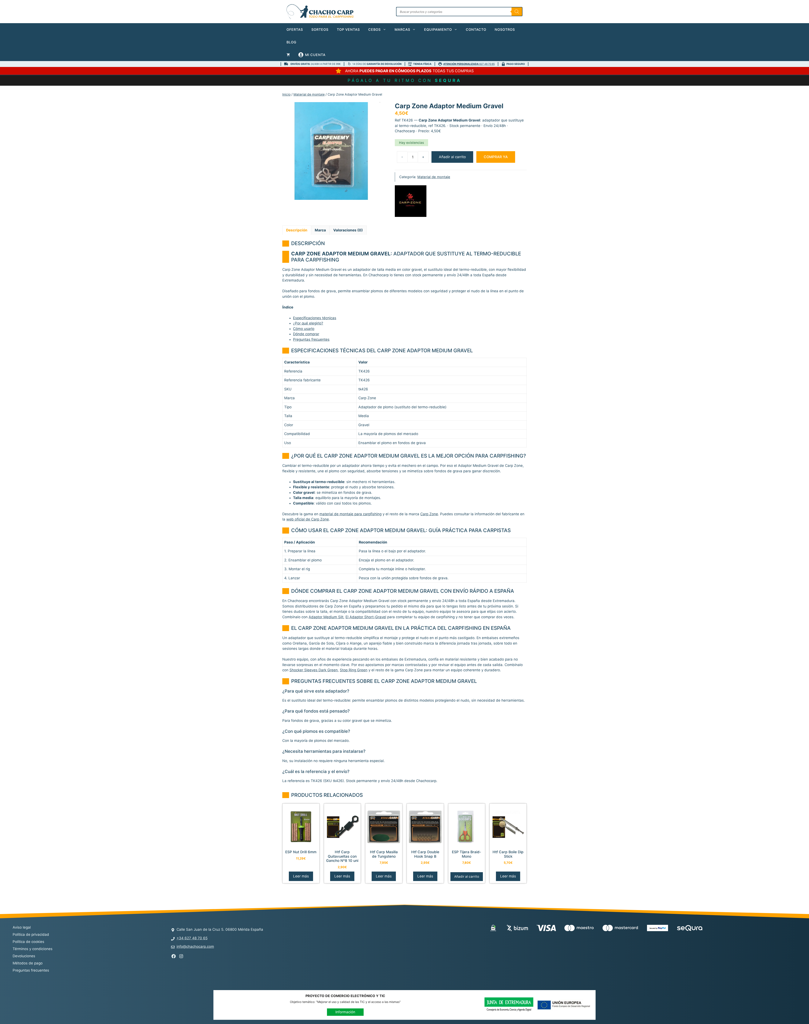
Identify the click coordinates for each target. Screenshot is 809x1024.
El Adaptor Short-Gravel (366, 617)
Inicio (286, 94)
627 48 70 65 (469, 63)
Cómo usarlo (303, 329)
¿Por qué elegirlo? (308, 323)
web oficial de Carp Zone (307, 519)
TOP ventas (348, 29)
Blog (291, 42)
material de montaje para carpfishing (350, 514)
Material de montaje (309, 94)
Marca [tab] (320, 230)
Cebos (374, 29)
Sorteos (319, 29)
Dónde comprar (306, 334)
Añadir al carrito (452, 157)
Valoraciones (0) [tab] (348, 230)
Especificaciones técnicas (314, 318)
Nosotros (505, 29)
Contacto (476, 29)
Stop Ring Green (353, 670)
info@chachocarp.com (195, 946)
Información (345, 1012)
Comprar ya (496, 157)
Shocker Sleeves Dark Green (313, 670)
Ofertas (295, 29)
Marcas (402, 29)
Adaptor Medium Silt (326, 617)
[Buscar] (517, 11)
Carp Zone (429, 514)
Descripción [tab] (296, 230)
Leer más (301, 876)
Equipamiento (438, 29)
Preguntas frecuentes (311, 339)
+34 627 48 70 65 (192, 938)
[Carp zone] (410, 202)
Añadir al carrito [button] (466, 876)
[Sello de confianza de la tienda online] (727, 928)
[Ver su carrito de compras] (288, 54)
